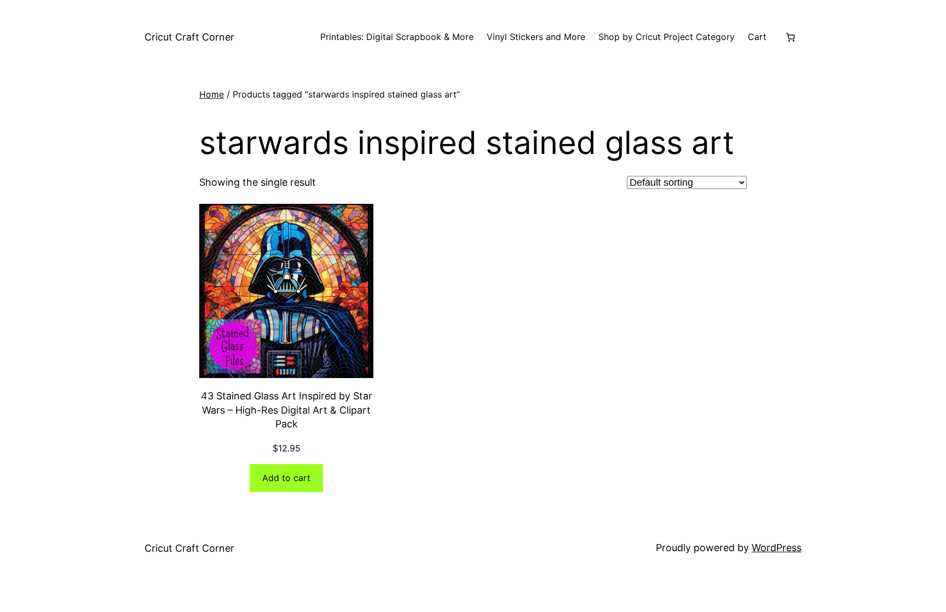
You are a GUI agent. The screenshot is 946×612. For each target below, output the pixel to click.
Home (211, 94)
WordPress (776, 547)
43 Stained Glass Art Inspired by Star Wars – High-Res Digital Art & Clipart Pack (286, 409)
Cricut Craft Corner (189, 37)
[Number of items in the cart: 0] (790, 37)
